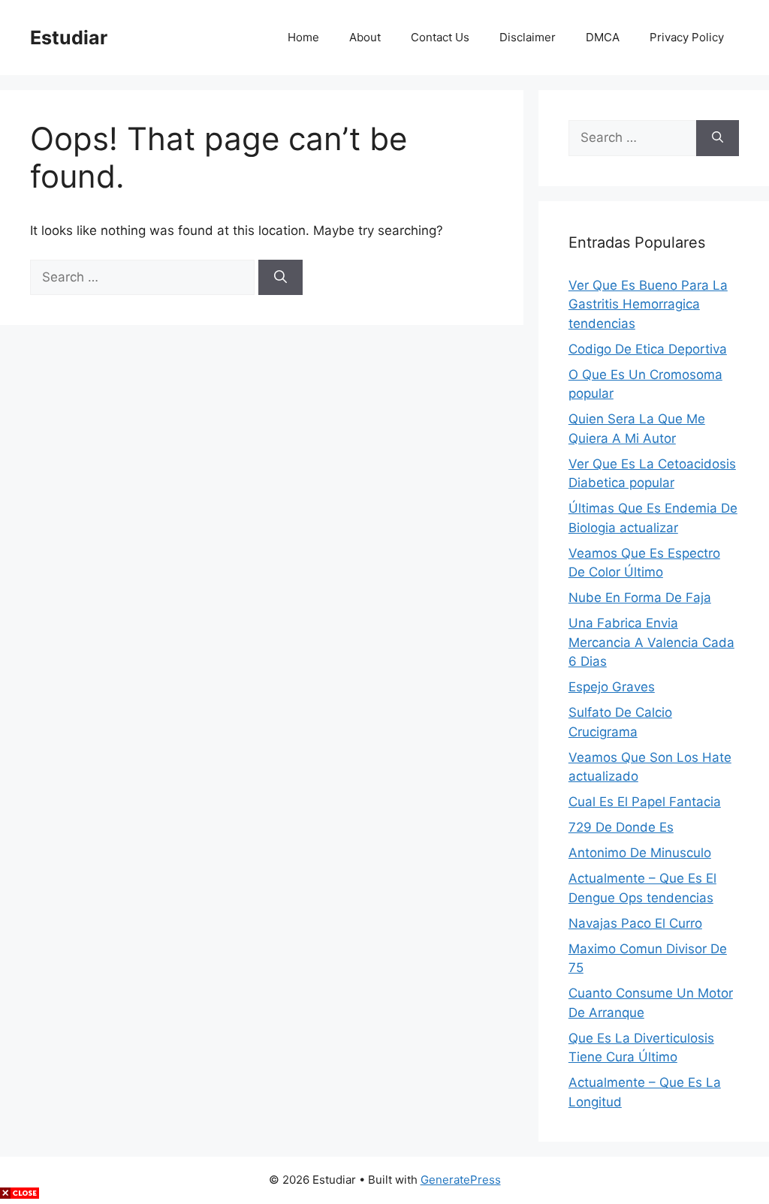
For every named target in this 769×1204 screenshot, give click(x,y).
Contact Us (440, 37)
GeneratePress (461, 1179)
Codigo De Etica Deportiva (647, 349)
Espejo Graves (611, 686)
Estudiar (68, 37)
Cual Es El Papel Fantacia (644, 801)
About (365, 37)
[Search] (280, 278)
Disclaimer (527, 37)
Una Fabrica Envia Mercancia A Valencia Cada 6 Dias (651, 642)
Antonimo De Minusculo (639, 852)
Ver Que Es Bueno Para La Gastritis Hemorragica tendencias (648, 304)
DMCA (603, 37)
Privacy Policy (687, 37)
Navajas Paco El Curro (635, 923)
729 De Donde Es (621, 827)
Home (303, 37)
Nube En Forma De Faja (639, 597)
